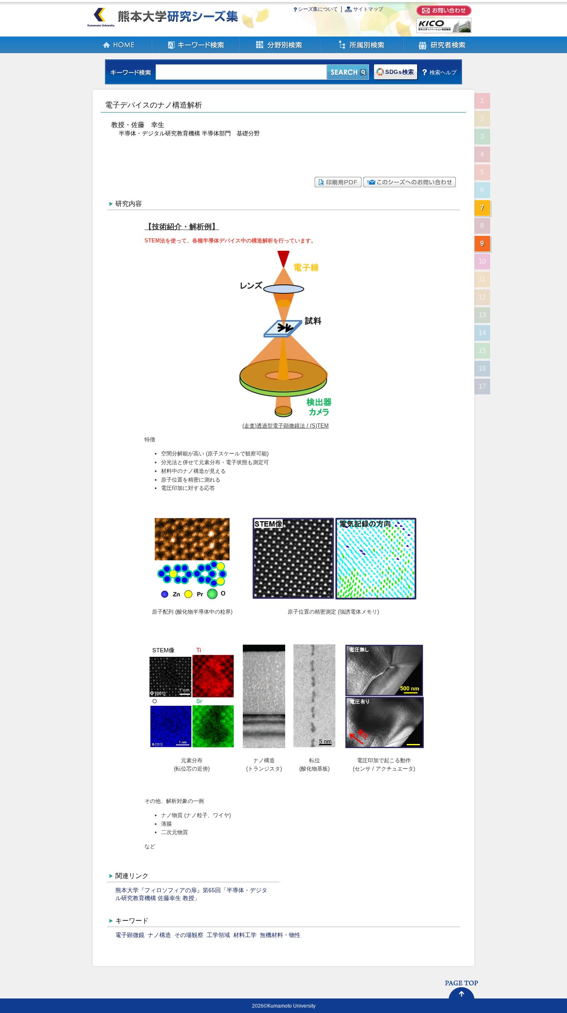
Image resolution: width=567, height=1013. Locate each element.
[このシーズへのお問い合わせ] (409, 185)
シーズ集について (318, 9)
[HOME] (119, 51)
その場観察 (188, 935)
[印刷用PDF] (338, 185)
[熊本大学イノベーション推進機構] (444, 31)
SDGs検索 (399, 72)
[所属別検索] (361, 51)
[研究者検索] (442, 51)
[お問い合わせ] (444, 14)
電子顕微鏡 (129, 935)
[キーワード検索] (195, 51)
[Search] (348, 72)
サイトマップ (368, 9)
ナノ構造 (159, 935)
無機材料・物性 (280, 935)
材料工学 (245, 935)
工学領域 (218, 935)
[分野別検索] (279, 51)
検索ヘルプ (443, 72)
